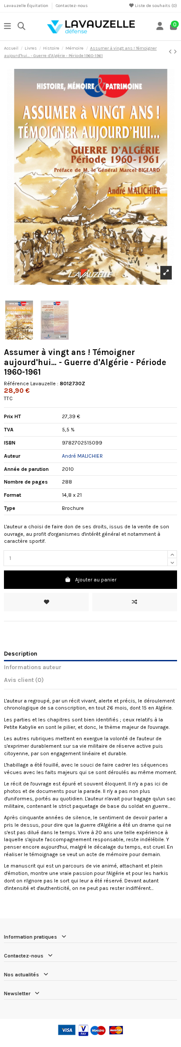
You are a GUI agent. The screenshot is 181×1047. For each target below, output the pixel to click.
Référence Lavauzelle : (31, 383)
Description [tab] (20, 653)
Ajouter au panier (95, 580)
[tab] (90, 681)
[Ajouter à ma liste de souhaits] (46, 602)
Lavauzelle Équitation (26, 5)
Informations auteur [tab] (33, 667)
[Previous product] (171, 52)
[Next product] (175, 52)
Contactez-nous (72, 5)
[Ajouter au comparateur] (134, 602)
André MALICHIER (82, 456)
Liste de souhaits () (155, 5)
